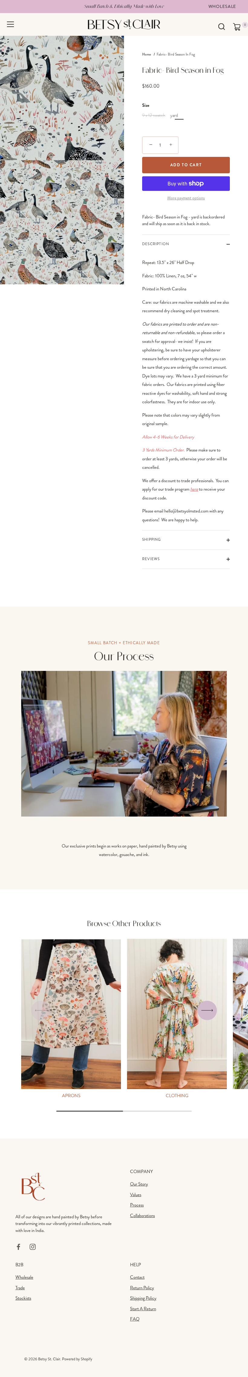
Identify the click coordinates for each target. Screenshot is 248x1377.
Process (137, 1205)
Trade (20, 1287)
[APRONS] (71, 1014)
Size (145, 105)
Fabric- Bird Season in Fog (176, 54)
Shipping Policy (143, 1298)
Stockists (23, 1298)
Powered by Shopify (77, 1359)
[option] (124, 765)
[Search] (221, 27)
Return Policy (142, 1287)
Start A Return (143, 1308)
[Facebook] (18, 1246)
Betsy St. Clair (49, 1359)
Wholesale (222, 6)
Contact (137, 1277)
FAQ (134, 1319)
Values (135, 1194)
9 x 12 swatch (153, 115)
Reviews (151, 559)
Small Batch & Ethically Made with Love (124, 6)
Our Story (139, 1184)
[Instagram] (33, 1246)
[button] (41, 1010)
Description (155, 244)
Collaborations (142, 1215)
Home (146, 54)
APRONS (71, 1095)
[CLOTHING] (177, 1014)
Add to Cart (186, 165)
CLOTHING (177, 1095)
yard (174, 115)
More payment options (186, 198)
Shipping (151, 539)
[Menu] (10, 24)
